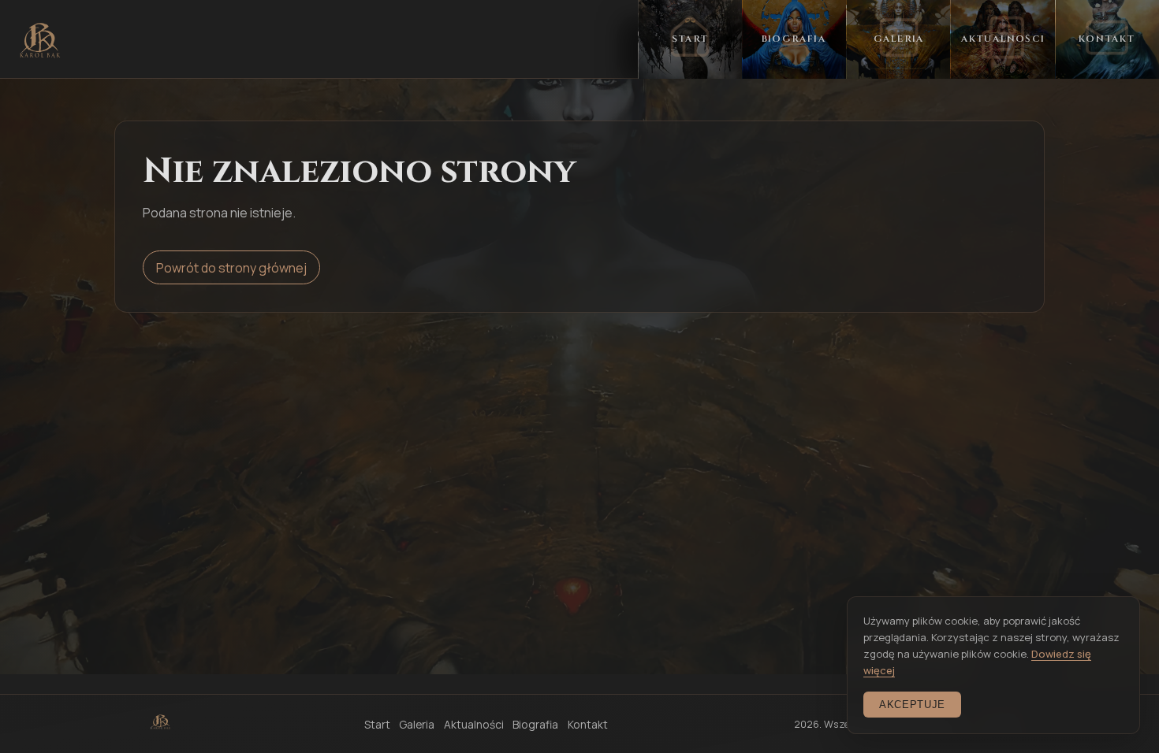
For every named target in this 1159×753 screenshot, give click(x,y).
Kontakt (588, 724)
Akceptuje (912, 704)
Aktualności (474, 724)
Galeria (416, 724)
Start (377, 724)
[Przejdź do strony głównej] (40, 40)
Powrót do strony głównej (231, 267)
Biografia (535, 724)
